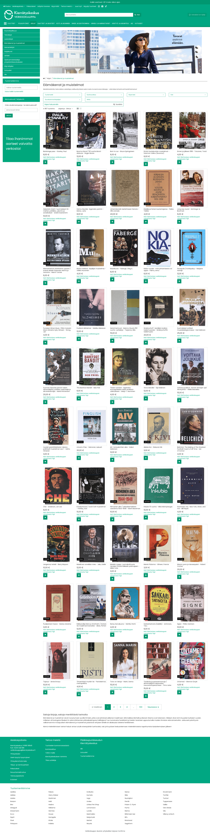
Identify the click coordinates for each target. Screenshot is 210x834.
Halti (50, 801)
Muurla (89, 823)
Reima (127, 811)
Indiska (51, 823)
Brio (11, 804)
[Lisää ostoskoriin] (45, 162)
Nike (126, 795)
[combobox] (103, 15)
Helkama (52, 808)
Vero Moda (167, 808)
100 (140, 707)
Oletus (68, 109)
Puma (127, 808)
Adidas (12, 795)
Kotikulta (90, 792)
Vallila (165, 804)
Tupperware (167, 801)
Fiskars (51, 792)
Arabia (12, 798)
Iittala (51, 820)
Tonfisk (165, 795)
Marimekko (91, 814)
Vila (164, 811)
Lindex (89, 801)
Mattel (89, 820)
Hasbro (51, 804)
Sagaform (128, 823)
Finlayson (13, 823)
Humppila (52, 817)
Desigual (13, 808)
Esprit (12, 817)
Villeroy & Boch (168, 814)
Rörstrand (128, 820)
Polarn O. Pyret (130, 804)
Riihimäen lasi (130, 814)
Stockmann (167, 792)
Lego (88, 798)
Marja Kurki (91, 817)
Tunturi (165, 798)
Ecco (12, 814)
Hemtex (52, 811)
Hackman (52, 798)
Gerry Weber (53, 795)
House (51, 814)
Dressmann (14, 811)
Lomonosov (91, 808)
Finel (12, 820)
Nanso (127, 792)
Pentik (127, 801)
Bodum (13, 801)
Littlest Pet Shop (93, 804)
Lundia (89, 811)
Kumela (90, 795)
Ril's (126, 817)
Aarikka (13, 792)
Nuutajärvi (128, 798)
